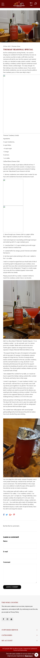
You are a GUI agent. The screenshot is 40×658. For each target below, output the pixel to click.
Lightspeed (34, 648)
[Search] (35, 3)
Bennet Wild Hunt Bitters (15, 406)
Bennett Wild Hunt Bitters (22, 350)
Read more (29, 656)
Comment (6, 562)
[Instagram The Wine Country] (7, 619)
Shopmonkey (23, 650)
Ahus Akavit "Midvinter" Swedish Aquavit (21, 341)
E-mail (5, 551)
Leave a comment (12, 587)
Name (5, 541)
